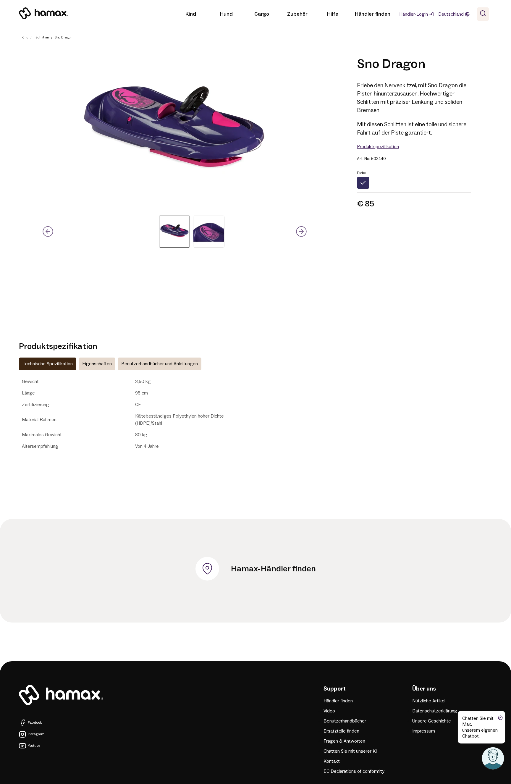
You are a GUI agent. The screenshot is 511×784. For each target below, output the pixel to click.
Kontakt (332, 761)
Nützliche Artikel (428, 701)
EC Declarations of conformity (354, 771)
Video (329, 711)
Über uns (424, 689)
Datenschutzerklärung (434, 711)
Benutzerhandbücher (345, 721)
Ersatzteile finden (341, 731)
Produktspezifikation (378, 147)
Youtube (34, 745)
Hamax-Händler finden (273, 568)
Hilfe (332, 14)
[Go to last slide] (48, 232)
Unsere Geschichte (431, 721)
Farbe (361, 173)
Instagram (36, 734)
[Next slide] (301, 232)
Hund (226, 14)
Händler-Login (413, 14)
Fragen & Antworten (344, 741)
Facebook (35, 722)
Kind (190, 14)
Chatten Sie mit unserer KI (350, 751)
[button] (174, 232)
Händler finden (372, 14)
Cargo (261, 14)
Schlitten (42, 37)
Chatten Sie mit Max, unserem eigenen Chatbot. (480, 727)
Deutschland (451, 14)
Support (335, 689)
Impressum (423, 731)
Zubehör (297, 14)
